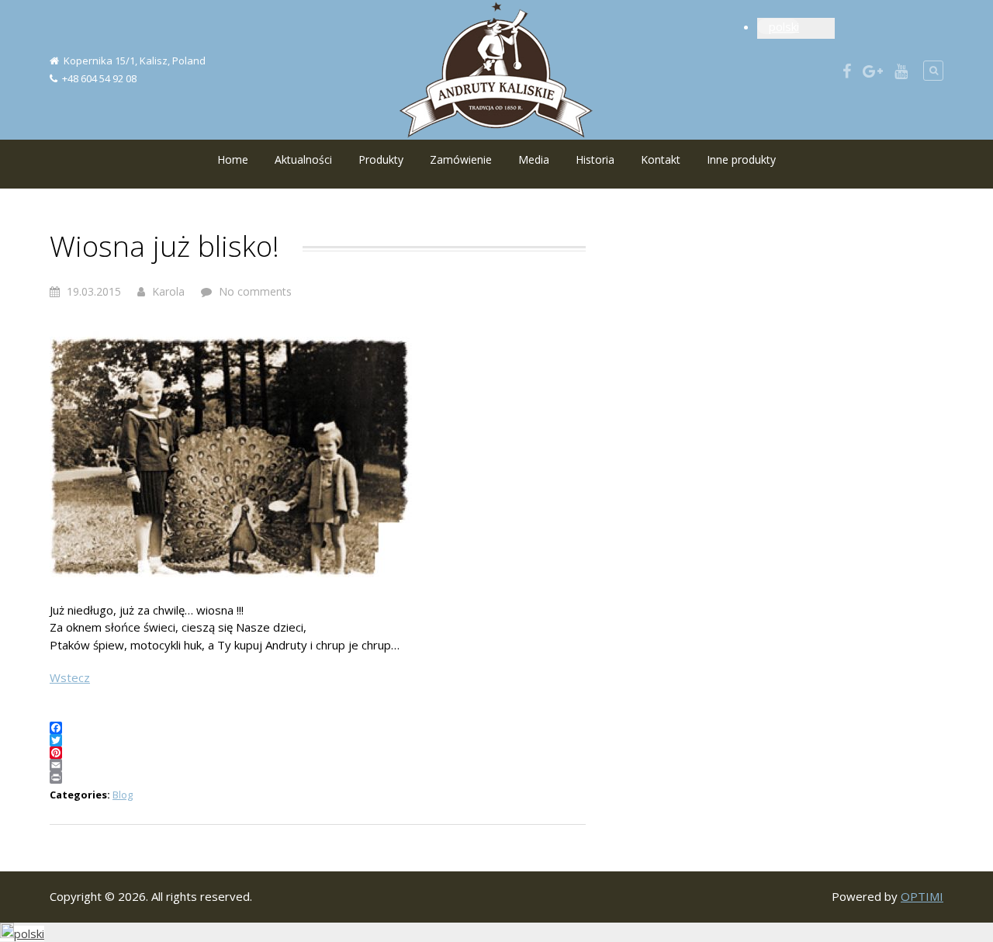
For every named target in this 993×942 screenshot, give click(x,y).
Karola (168, 291)
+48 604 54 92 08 (99, 78)
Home (232, 159)
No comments (255, 291)
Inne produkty (741, 159)
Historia (595, 159)
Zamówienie (461, 159)
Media (533, 159)
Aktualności (303, 159)
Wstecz (70, 677)
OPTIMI (922, 896)
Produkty (380, 159)
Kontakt (660, 159)
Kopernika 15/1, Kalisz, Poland (135, 61)
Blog (122, 795)
